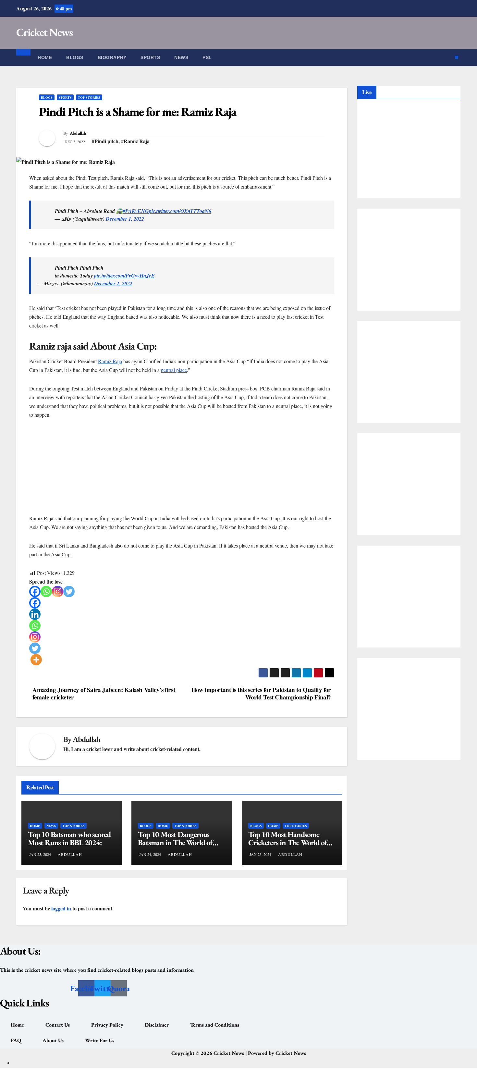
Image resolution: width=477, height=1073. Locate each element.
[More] (36, 659)
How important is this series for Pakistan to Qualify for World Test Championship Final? (261, 693)
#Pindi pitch (105, 141)
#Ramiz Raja (135, 141)
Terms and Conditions (214, 1024)
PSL (207, 57)
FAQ (16, 1040)
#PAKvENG (136, 211)
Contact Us (57, 1024)
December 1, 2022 (125, 218)
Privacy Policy (107, 1024)
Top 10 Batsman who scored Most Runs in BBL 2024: (69, 838)
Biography (112, 57)
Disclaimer (157, 1024)
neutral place (174, 369)
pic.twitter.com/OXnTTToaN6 (180, 211)
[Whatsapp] (46, 591)
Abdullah (78, 133)
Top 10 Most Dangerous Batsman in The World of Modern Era (175, 842)
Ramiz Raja (110, 361)
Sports (150, 57)
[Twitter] (69, 591)
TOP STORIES (89, 97)
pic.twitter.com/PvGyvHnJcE (124, 275)
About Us (53, 1040)
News (181, 57)
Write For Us (99, 1040)
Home (45, 57)
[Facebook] (35, 591)
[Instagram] (57, 591)
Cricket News (44, 32)
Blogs (74, 57)
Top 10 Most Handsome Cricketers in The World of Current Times (287, 842)
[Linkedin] (35, 614)
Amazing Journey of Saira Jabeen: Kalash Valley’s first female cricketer (103, 693)
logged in (61, 908)
